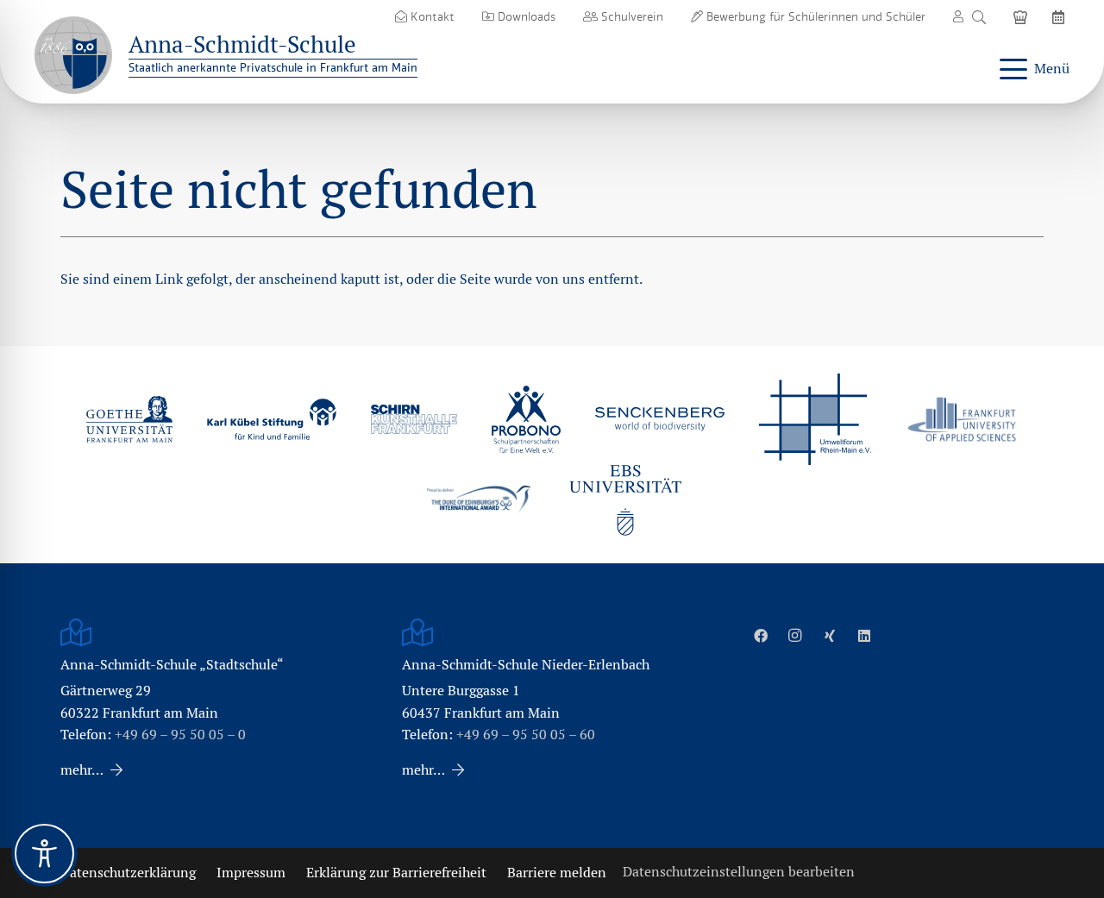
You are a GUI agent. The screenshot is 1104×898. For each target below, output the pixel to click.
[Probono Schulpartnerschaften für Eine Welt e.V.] (526, 419)
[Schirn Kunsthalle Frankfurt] (414, 419)
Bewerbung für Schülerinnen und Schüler (814, 16)
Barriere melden (556, 872)
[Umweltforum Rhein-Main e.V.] (815, 419)
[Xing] (829, 636)
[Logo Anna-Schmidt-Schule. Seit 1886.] (73, 55)
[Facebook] (760, 636)
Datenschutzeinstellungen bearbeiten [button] (739, 872)
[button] (978, 17)
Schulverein (630, 16)
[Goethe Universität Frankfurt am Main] (129, 419)
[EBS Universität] (625, 500)
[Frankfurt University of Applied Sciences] (962, 419)
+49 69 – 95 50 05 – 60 (525, 734)
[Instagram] (795, 636)
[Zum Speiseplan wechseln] (1022, 17)
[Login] (958, 16)
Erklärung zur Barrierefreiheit (396, 872)
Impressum (250, 872)
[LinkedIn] (864, 636)
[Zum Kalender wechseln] (1061, 17)
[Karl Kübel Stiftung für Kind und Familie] (271, 419)
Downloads (524, 16)
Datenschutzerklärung (128, 872)
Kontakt (431, 16)
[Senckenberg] (659, 419)
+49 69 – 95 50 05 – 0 (180, 734)
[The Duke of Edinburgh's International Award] (479, 500)
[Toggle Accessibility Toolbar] (44, 853)
